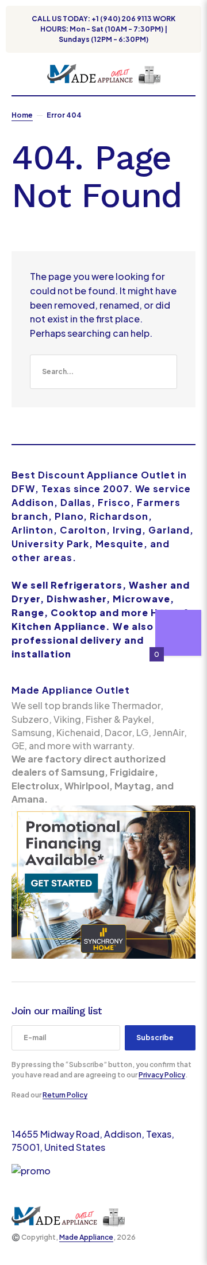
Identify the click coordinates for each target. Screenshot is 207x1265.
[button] (17, 74)
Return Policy (65, 1095)
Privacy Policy (162, 1075)
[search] (103, 372)
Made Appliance (86, 1237)
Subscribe (155, 1037)
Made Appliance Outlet (71, 690)
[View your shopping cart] (190, 74)
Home (22, 115)
